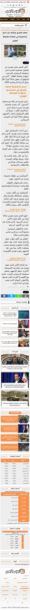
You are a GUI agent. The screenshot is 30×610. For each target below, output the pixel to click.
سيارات (15, 590)
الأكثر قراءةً (15, 413)
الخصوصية (5, 594)
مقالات (15, 586)
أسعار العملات (15, 456)
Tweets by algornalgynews (22, 564)
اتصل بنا (24, 598)
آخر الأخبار (15, 308)
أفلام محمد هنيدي (24, 289)
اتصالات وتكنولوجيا (22, 582)
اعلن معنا (15, 594)
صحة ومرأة (5, 590)
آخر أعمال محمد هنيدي (12, 286)
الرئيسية (24, 578)
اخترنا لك (15, 352)
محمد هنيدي (22, 286)
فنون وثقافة (19, 25)
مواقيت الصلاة (15, 529)
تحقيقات (24, 590)
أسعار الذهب (15, 489)
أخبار (18, 19)
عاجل (23, 19)
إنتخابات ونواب (5, 586)
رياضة (7, 582)
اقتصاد (12, 19)
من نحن (25, 594)
